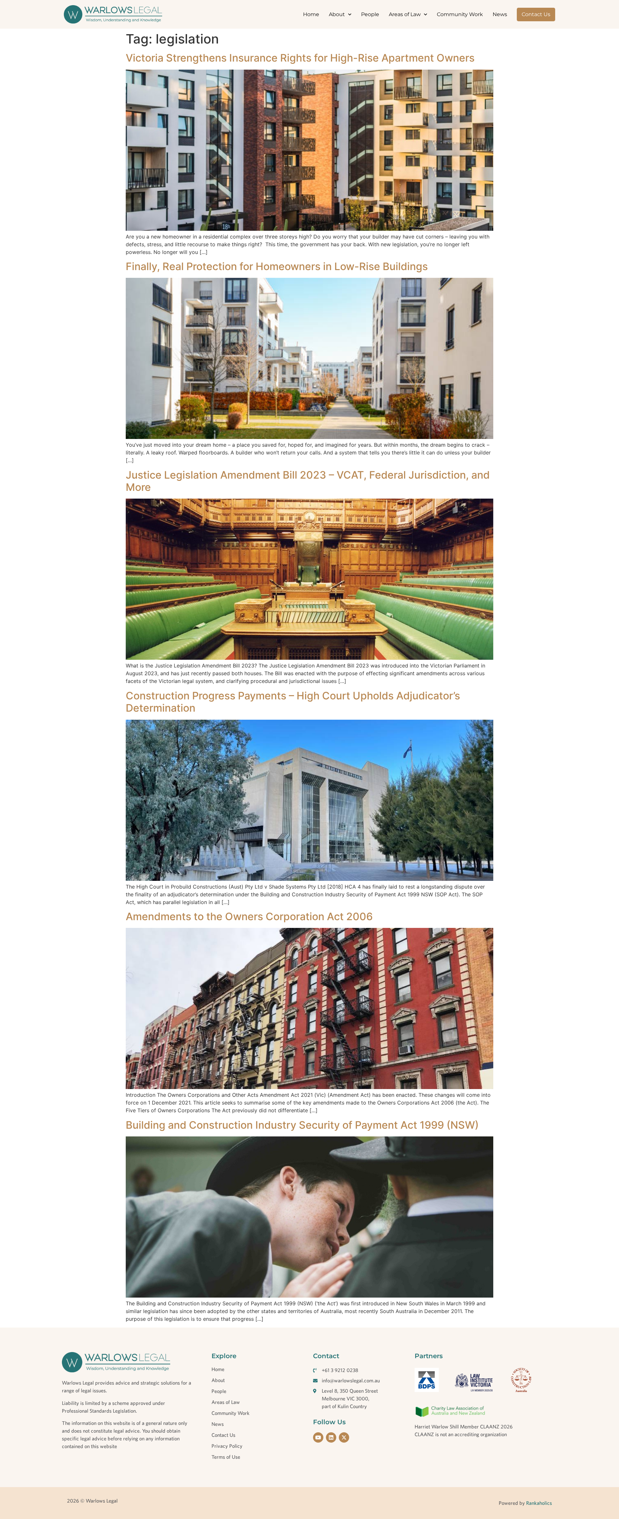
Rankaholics (538, 1503)
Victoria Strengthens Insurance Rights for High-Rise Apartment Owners (300, 58)
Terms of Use (225, 1457)
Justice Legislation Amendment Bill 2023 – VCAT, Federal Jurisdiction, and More (308, 481)
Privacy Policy (226, 1446)
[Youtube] (318, 1437)
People (370, 14)
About (337, 14)
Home (311, 14)
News (500, 14)
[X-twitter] (344, 1437)
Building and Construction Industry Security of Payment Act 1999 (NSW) (302, 1125)
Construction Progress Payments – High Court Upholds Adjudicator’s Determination (293, 701)
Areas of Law (405, 14)
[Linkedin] (331, 1437)
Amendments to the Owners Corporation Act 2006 (249, 916)
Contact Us (536, 14)
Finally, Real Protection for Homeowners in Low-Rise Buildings (277, 266)
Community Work (460, 14)
